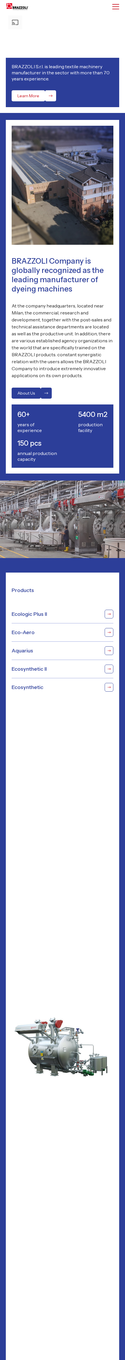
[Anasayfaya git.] (20, 6)
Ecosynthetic (27, 687)
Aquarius (22, 650)
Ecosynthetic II (29, 669)
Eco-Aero (23, 632)
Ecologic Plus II (29, 614)
